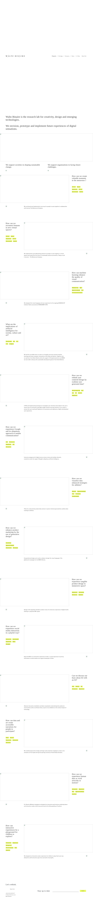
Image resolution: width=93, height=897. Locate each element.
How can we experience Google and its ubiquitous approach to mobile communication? (13, 431)
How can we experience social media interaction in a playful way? (12, 629)
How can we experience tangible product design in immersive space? (79, 582)
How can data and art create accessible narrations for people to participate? (13, 725)
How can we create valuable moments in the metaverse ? (79, 178)
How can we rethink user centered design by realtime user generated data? (79, 379)
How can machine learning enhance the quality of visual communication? (79, 277)
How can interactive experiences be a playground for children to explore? (12, 831)
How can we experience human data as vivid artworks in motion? (79, 778)
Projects (54, 56)
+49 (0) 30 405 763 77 (10, 893)
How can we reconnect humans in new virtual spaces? (13, 226)
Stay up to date (44, 891)
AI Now (78, 56)
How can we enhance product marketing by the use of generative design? (12, 532)
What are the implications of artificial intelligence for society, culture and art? (13, 329)
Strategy (61, 56)
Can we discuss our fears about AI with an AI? (79, 678)
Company (67, 56)
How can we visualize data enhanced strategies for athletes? (79, 481)
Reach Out (84, 56)
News (73, 56)
